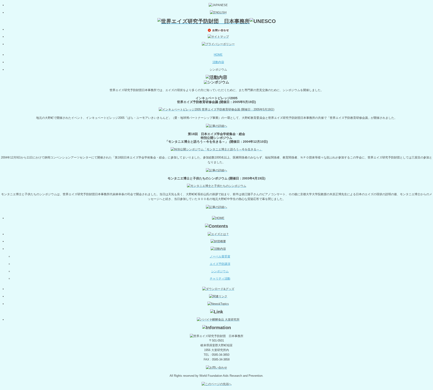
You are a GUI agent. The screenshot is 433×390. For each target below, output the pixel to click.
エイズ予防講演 (220, 264)
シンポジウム (220, 271)
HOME (218, 54)
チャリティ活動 (220, 278)
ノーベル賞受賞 (220, 256)
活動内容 (218, 62)
